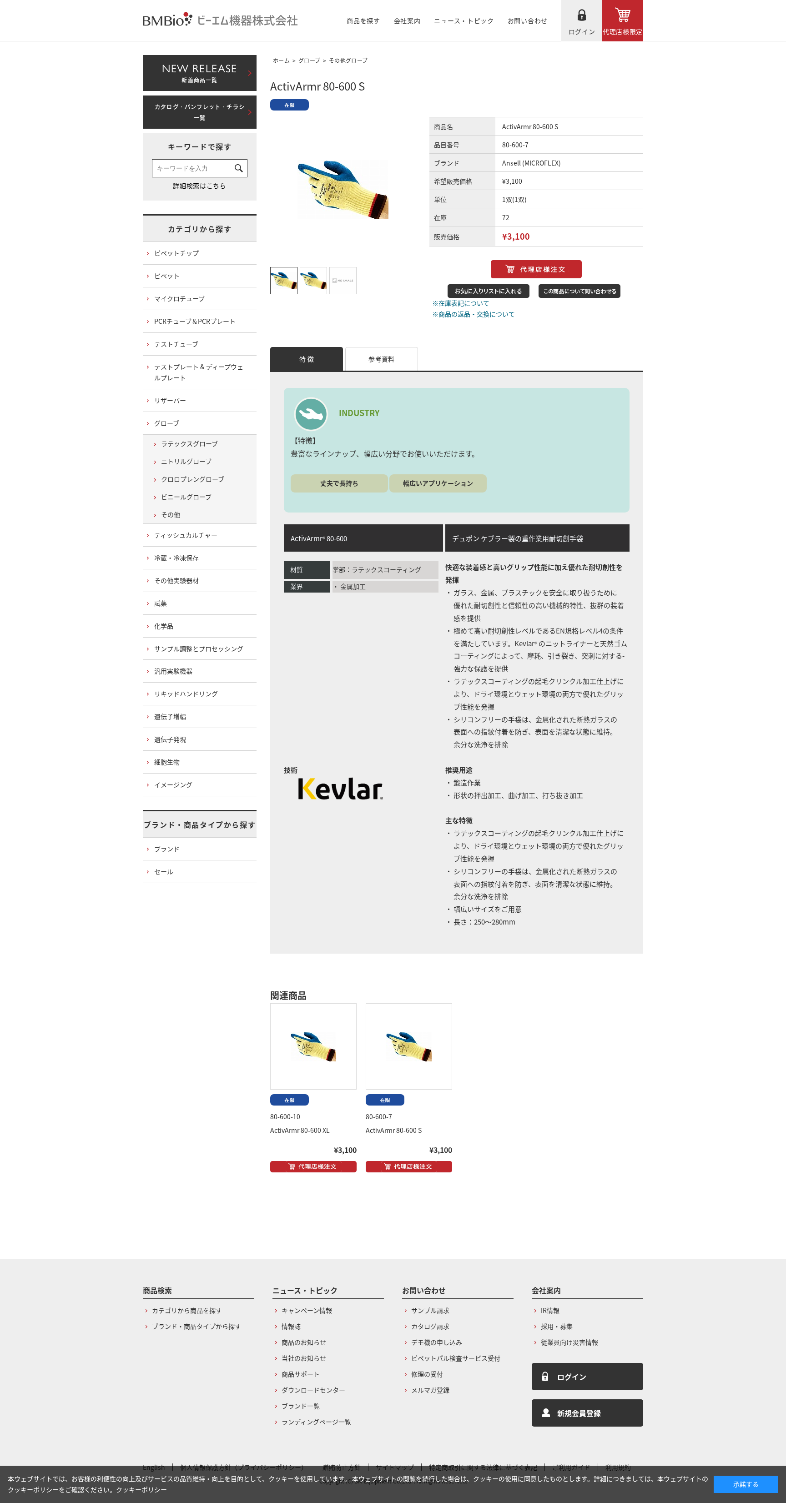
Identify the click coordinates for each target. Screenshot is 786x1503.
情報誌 (291, 1326)
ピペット (167, 275)
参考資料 (381, 358)
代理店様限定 (623, 31)
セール (163, 871)
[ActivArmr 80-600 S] (409, 1046)
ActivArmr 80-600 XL (300, 1130)
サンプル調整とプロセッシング (198, 648)
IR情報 (550, 1310)
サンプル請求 (430, 1310)
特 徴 (306, 358)
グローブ (309, 60)
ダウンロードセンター (313, 1389)
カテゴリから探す (200, 228)
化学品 (163, 625)
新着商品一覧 (199, 71)
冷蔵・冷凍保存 (176, 557)
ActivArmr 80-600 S (394, 1130)
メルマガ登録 (430, 1389)
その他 (170, 514)
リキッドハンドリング (186, 693)
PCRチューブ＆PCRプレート (195, 321)
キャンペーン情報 (307, 1310)
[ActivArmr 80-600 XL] (313, 1046)
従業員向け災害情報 (569, 1342)
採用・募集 (557, 1326)
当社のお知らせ (304, 1357)
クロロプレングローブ (192, 478)
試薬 (160, 603)
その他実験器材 (176, 580)
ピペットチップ (176, 252)
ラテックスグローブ (189, 443)
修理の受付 (427, 1373)
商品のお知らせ (304, 1342)
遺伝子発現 (170, 739)
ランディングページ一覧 (316, 1421)
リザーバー (170, 400)
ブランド (167, 848)
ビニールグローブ (186, 496)
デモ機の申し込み (436, 1342)
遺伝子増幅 (170, 716)
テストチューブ (176, 343)
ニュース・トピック (464, 20)
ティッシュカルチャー (185, 534)
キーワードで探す (200, 146)
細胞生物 (167, 761)
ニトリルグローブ (186, 461)
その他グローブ (348, 60)
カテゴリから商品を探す (187, 1310)
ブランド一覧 (301, 1405)
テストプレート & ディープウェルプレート (198, 372)
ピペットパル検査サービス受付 (455, 1357)
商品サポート (301, 1373)
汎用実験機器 (173, 670)
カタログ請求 (430, 1326)
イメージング (173, 784)
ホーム (281, 60)
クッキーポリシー (141, 1489)
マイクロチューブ (179, 298)
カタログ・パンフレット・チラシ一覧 (200, 112)
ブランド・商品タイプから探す (200, 824)
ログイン (582, 31)
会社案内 (407, 20)
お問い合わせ (528, 20)
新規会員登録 (579, 1412)
